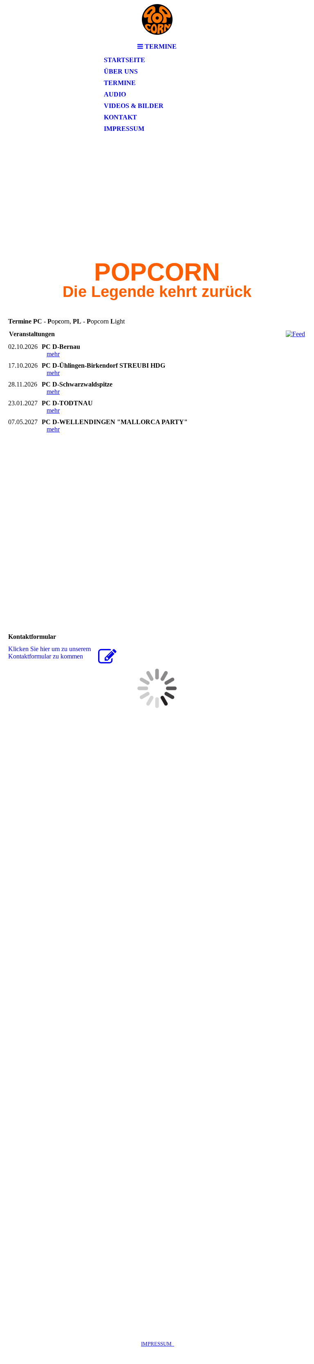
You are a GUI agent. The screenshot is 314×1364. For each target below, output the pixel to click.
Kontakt (120, 117)
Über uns (121, 71)
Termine (120, 82)
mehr (53, 354)
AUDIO (115, 94)
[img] (157, 19)
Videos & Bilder (134, 105)
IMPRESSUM (157, 1344)
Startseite (124, 59)
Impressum (124, 128)
